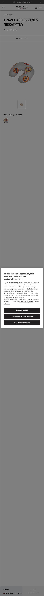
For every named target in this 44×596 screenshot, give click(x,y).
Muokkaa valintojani (22, 323)
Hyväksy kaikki (22, 310)
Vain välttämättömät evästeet (22, 317)
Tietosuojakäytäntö (26, 302)
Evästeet (7, 304)
